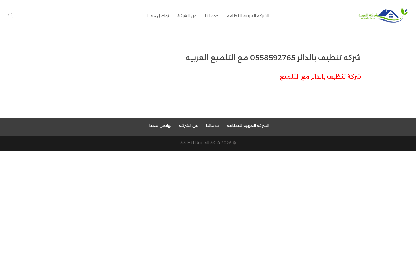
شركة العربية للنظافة (200, 142)
